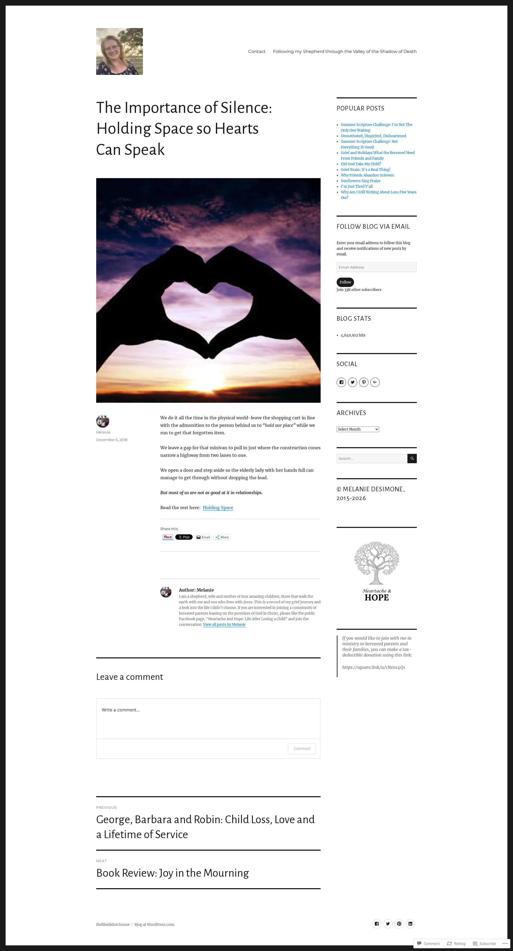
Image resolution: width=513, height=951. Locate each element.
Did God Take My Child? (361, 164)
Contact (257, 51)
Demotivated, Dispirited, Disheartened (373, 136)
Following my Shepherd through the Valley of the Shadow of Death (345, 51)
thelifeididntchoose (113, 924)
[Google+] (375, 382)
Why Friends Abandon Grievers (367, 175)
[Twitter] (352, 382)
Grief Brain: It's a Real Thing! (366, 169)
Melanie (103, 432)
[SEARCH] (412, 458)
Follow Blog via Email (373, 226)
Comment (302, 748)
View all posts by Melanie (224, 624)
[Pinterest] (363, 382)
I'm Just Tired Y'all (357, 186)
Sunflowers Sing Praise (360, 181)
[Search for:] (372, 458)
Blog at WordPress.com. (154, 924)
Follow (345, 282)
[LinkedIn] (410, 924)
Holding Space (218, 507)
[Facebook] (341, 382)
